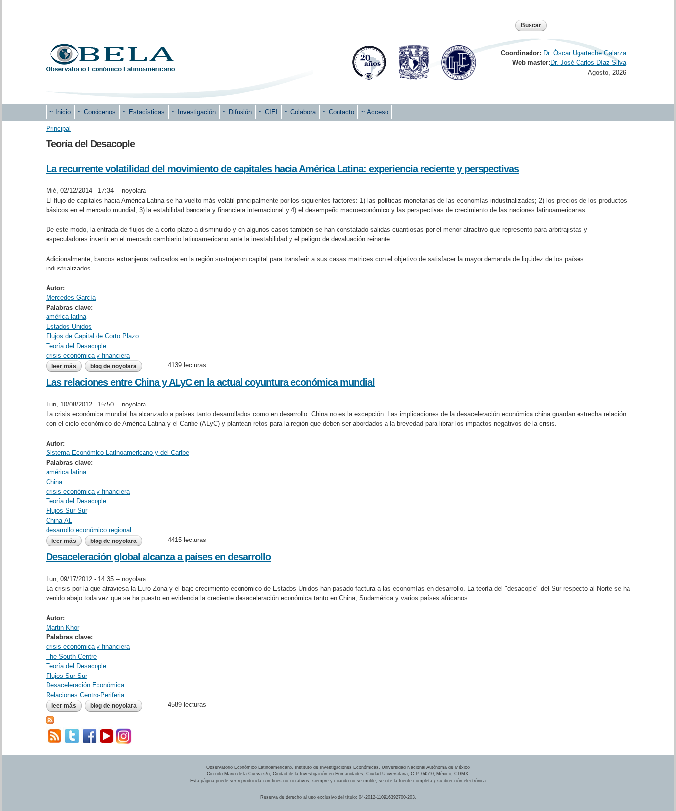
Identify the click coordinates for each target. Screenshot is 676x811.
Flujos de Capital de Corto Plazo (92, 336)
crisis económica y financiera (88, 355)
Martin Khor (62, 627)
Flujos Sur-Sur (66, 510)
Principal (58, 128)
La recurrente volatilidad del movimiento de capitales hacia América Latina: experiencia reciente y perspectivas (282, 168)
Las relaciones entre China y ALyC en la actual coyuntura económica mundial (210, 382)
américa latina (66, 316)
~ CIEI (268, 112)
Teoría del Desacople (76, 346)
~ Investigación (194, 112)
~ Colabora (300, 112)
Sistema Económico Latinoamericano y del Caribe (117, 452)
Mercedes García (71, 297)
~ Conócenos (97, 112)
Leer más (66, 366)
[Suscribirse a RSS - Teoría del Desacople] (50, 719)
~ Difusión (237, 112)
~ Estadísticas (144, 112)
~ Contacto (338, 112)
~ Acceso (374, 112)
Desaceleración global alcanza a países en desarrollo (158, 556)
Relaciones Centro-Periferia (85, 695)
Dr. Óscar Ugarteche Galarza (583, 53)
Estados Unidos (69, 326)
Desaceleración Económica (85, 685)
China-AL (59, 520)
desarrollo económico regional (88, 530)
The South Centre (71, 656)
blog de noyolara (113, 366)
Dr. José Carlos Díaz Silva (588, 62)
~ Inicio (60, 112)
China (54, 482)
